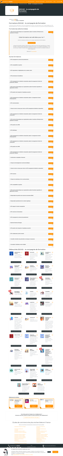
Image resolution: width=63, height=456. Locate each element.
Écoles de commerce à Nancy (20, 434)
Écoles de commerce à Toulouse (21, 443)
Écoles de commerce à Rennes (42, 436)
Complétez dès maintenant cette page (31, 417)
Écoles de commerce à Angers (20, 426)
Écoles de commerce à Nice (20, 435)
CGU (31, 445)
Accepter (55, 451)
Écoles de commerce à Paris (41, 435)
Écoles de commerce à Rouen (20, 437)
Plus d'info (20, 407)
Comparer (51, 59)
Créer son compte (31, 42)
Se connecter (34, 51)
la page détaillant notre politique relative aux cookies (23, 454)
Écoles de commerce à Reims (20, 436)
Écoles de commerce (23, 3)
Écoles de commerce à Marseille (20, 432)
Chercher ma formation (40, 1)
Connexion (59, 1)
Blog (54, 1)
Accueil (7, 3)
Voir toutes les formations (16, 262)
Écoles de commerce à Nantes (42, 434)
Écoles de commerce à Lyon (41, 431)
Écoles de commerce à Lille (20, 431)
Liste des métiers (49, 1)
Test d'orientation (31, 1)
